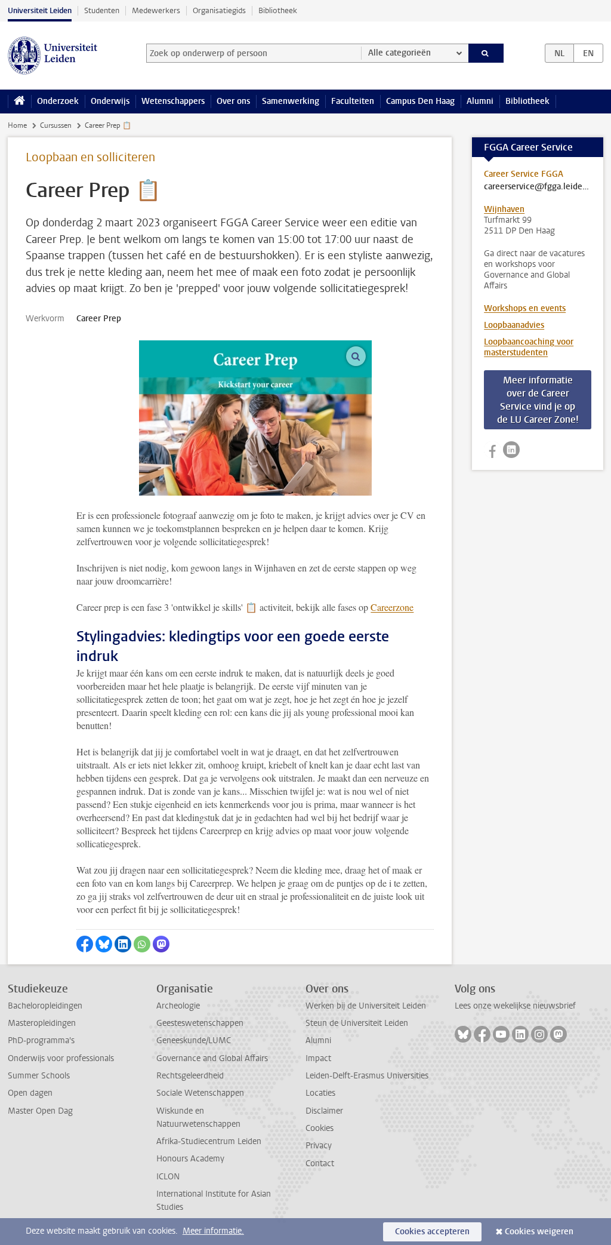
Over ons (233, 101)
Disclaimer (324, 1111)
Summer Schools (39, 1075)
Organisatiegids (219, 10)
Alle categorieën (399, 53)
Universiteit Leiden (40, 10)
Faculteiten (352, 101)
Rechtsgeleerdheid (190, 1075)
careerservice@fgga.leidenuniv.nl (537, 187)
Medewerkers (156, 10)
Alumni (480, 101)
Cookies (320, 1128)
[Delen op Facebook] (84, 944)
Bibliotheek (277, 10)
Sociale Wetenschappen (200, 1093)
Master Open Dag (40, 1111)
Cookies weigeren (539, 1231)
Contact (320, 1163)
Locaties (320, 1093)
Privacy (319, 1145)
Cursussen (56, 125)
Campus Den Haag (420, 101)
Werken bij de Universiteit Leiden (366, 1006)
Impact (318, 1058)
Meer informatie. (213, 1231)
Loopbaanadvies (514, 325)
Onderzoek (58, 101)
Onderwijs (110, 101)
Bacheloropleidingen (45, 1006)
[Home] (19, 101)
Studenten (101, 10)
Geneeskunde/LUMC (193, 1040)
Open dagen (30, 1093)
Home (17, 125)
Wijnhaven (504, 209)
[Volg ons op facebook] (492, 449)
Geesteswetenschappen (199, 1023)
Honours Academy (190, 1158)
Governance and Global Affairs (212, 1058)
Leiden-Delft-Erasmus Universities (367, 1075)
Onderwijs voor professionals (61, 1058)
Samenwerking (290, 101)
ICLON (168, 1176)
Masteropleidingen (42, 1023)
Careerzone (392, 607)
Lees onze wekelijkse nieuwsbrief (515, 1006)
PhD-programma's (41, 1040)
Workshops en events (525, 308)
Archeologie (178, 1006)
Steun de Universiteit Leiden (357, 1023)
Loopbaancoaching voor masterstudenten (528, 347)
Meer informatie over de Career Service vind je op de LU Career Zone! (538, 400)
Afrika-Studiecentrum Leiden (208, 1141)
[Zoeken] (486, 53)
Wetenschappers (173, 101)
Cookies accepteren (432, 1231)
